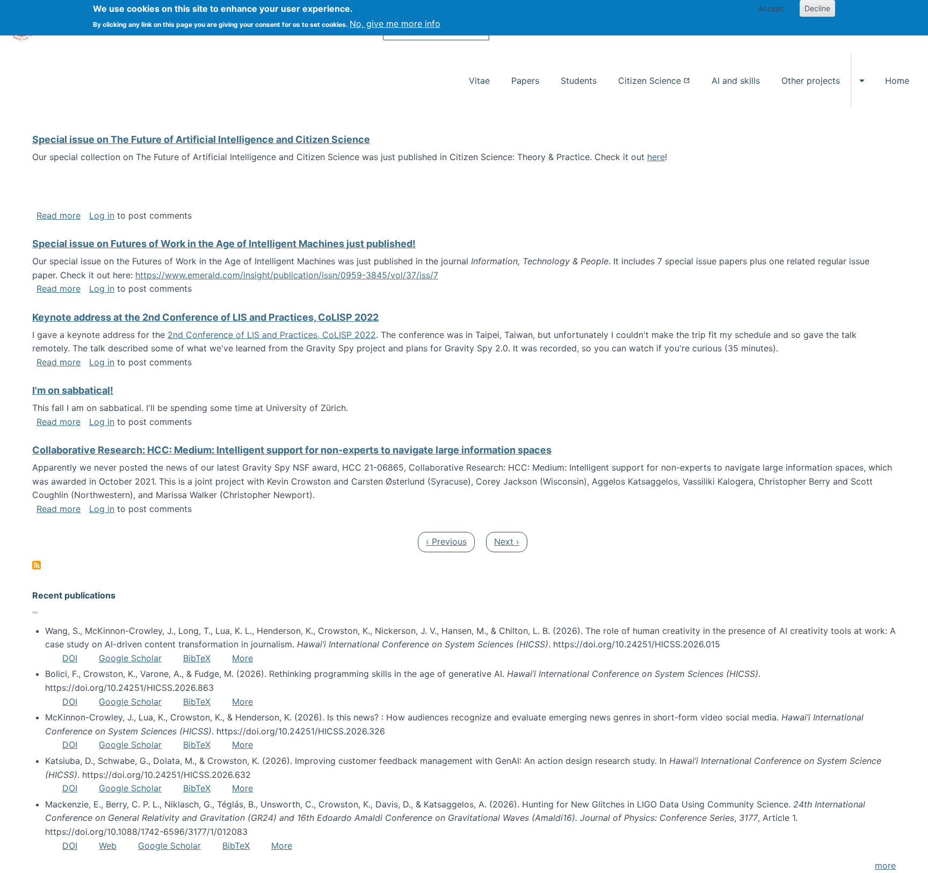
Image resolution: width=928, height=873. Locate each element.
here (656, 156)
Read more (59, 215)
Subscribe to (36, 565)
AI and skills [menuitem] (736, 80)
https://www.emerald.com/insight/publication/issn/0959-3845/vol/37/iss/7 (286, 275)
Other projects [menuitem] (810, 80)
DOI (69, 658)
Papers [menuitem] (525, 80)
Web (108, 845)
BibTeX (197, 658)
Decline (817, 8)
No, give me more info (395, 23)
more (885, 865)
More (242, 658)
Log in (101, 215)
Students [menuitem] (579, 80)
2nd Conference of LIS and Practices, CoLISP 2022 (272, 334)
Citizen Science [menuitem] (649, 80)
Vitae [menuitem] (479, 80)
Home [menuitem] (897, 80)
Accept (771, 8)
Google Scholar (130, 658)
